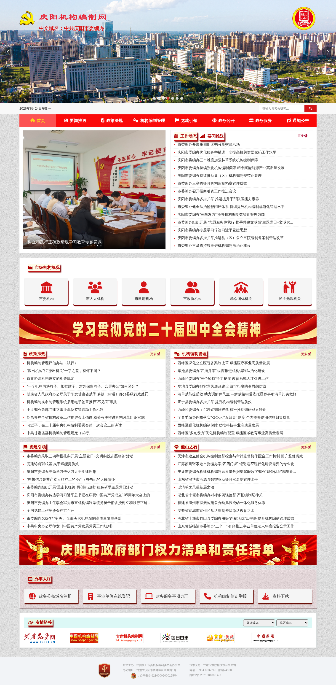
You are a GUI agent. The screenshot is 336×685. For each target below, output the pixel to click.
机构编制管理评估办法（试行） (52, 363)
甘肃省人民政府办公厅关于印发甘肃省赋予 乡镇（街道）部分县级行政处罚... (89, 394)
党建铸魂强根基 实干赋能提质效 (53, 464)
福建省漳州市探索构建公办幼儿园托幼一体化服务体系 (221, 503)
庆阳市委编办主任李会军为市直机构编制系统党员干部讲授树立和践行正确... (88, 503)
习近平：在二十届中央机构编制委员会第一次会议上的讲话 (74, 425)
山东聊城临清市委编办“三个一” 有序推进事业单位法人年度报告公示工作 (236, 526)
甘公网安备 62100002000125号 (157, 675)
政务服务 (263, 120)
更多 (301, 135)
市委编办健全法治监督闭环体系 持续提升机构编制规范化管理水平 (231, 207)
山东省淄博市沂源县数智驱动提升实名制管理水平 (218, 479)
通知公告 (301, 120)
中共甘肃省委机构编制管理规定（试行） (60, 433)
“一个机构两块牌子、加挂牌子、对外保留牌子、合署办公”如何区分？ (83, 386)
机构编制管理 (152, 120)
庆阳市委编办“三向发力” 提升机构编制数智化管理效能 (221, 214)
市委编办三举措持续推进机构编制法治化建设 (214, 246)
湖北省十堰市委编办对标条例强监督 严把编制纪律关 (220, 495)
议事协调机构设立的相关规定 (50, 378)
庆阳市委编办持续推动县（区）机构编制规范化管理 (220, 176)
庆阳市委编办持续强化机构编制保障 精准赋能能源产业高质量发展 (231, 168)
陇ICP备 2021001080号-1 (205, 675)
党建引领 (189, 120)
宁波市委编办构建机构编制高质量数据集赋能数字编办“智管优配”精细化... (237, 472)
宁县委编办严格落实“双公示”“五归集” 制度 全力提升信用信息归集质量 (234, 417)
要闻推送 (78, 120)
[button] (154, 98)
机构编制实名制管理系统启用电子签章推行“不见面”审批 (72, 402)
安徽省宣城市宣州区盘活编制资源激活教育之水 (216, 510)
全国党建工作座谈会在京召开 (50, 510)
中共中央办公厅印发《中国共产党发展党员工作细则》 (71, 526)
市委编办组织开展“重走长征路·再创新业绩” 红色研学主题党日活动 (80, 487)
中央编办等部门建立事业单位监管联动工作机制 (65, 410)
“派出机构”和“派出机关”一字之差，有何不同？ (64, 371)
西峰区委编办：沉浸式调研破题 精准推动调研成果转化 (222, 410)
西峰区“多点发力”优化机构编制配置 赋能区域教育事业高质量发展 (230, 433)
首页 (41, 120)
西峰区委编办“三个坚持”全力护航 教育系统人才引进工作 (223, 378)
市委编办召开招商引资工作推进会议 (207, 191)
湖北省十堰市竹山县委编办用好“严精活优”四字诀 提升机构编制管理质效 (236, 518)
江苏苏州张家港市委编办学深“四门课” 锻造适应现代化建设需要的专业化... (237, 464)
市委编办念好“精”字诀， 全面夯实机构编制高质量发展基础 (74, 518)
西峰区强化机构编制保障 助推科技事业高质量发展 (218, 425)
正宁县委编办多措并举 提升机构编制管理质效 (215, 402)
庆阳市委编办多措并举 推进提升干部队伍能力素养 (218, 199)
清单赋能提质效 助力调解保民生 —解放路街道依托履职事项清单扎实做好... (238, 394)
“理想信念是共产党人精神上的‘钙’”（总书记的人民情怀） (73, 479)
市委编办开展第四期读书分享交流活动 (209, 144)
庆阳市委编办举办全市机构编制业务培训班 (67, 242)
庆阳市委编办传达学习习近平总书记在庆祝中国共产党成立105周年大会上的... (90, 495)
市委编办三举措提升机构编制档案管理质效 (212, 183)
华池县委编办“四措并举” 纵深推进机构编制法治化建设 (221, 371)
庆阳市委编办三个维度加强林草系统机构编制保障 (218, 160)
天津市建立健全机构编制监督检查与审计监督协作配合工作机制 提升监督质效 (240, 456)
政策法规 (114, 120)
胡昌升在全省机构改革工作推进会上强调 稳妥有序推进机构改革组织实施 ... (87, 417)
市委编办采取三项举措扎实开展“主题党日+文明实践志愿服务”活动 (80, 456)
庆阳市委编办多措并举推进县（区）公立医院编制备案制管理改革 (231, 238)
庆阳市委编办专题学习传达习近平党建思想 (212, 230)
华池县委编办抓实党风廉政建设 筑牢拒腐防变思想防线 (222, 386)
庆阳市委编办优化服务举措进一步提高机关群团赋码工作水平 (227, 152)
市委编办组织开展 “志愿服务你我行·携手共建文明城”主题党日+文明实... (235, 222)
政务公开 (226, 120)
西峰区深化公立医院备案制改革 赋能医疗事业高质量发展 (224, 363)
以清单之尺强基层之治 (196, 487)
